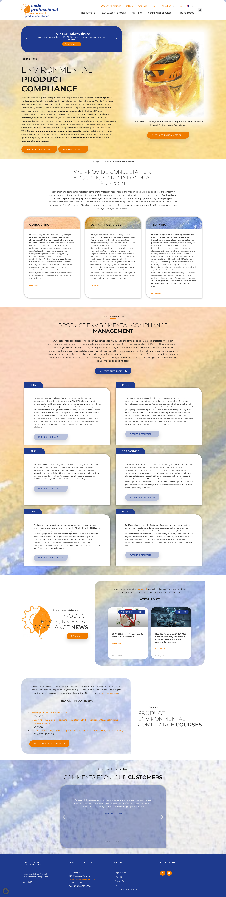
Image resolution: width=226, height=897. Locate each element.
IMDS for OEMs (186, 13)
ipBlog (129, 6)
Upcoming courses (111, 6)
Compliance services (159, 13)
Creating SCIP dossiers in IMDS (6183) (50, 713)
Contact (142, 6)
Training (137, 13)
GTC (116, 885)
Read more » (117, 643)
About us (166, 6)
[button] (200, 10)
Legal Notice (120, 872)
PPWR (125, 385)
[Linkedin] (162, 873)
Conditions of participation (127, 889)
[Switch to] (190, 6)
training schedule (109, 693)
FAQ (154, 6)
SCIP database (130, 451)
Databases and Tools (114, 13)
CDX (33, 511)
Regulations (88, 13)
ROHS (125, 511)
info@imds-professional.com (82, 879)
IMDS (33, 385)
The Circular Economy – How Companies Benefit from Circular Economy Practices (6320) (77, 730)
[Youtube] (169, 873)
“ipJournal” (142, 589)
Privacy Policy (121, 881)
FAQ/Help (119, 877)
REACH (34, 451)
